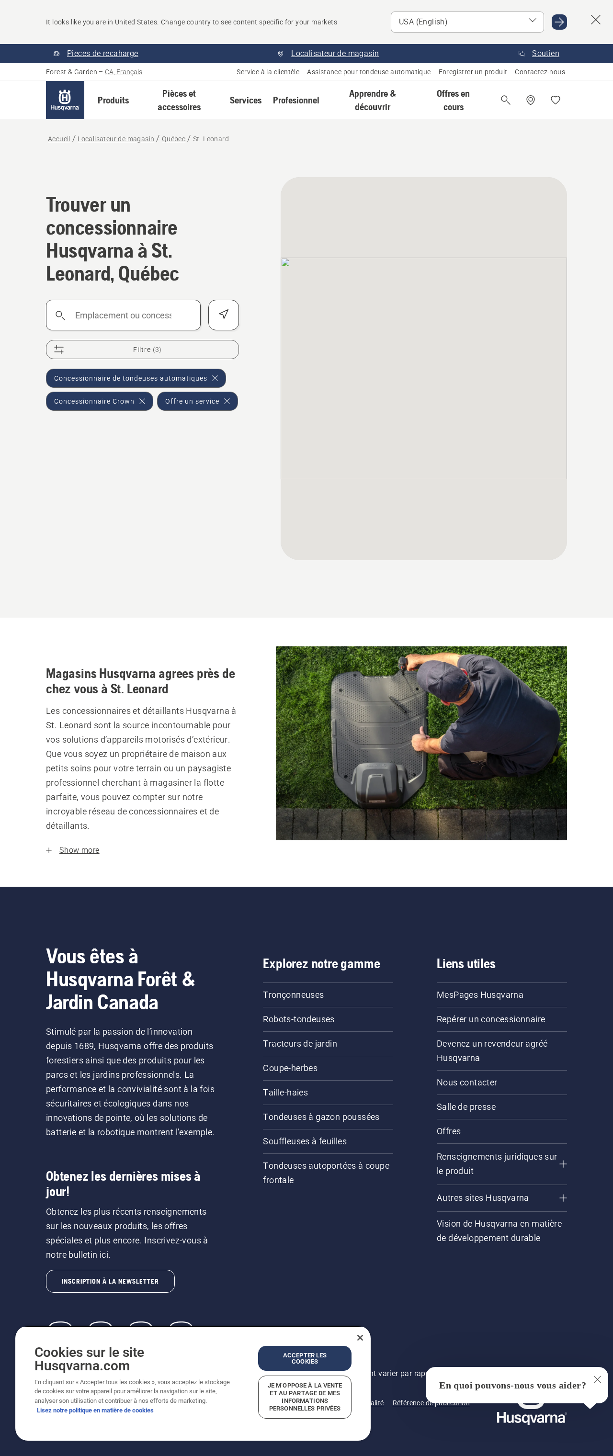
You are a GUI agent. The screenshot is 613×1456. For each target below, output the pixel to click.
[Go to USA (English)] (559, 22)
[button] (113, 100)
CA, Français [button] (123, 72)
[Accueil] (65, 100)
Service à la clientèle (268, 72)
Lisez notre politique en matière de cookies (95, 1410)
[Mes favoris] (555, 100)
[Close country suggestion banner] (595, 19)
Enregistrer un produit (473, 72)
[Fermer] (360, 1338)
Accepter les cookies (305, 1358)
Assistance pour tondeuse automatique (369, 72)
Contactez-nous (540, 72)
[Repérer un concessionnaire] (530, 100)
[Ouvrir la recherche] (505, 100)
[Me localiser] (223, 315)
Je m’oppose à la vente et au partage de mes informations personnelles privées (305, 1397)
